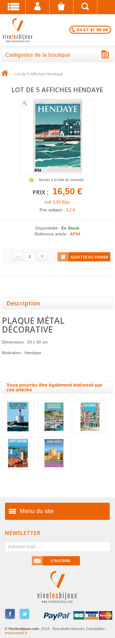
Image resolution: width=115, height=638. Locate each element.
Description (23, 303)
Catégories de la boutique (37, 55)
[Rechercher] (85, 7)
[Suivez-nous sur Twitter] (24, 618)
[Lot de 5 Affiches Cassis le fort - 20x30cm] (54, 435)
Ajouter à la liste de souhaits (61, 180)
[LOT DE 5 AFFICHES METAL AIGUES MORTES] (54, 471)
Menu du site (37, 511)
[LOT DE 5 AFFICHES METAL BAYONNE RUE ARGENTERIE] (90, 435)
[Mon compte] (38, 7)
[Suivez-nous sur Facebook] (10, 618)
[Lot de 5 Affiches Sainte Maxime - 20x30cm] (18, 471)
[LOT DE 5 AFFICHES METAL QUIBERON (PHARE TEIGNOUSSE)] (18, 435)
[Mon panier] (61, 7)
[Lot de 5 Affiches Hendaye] (25, 107)
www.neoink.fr (16, 633)
